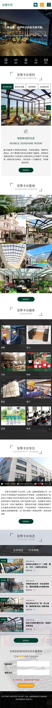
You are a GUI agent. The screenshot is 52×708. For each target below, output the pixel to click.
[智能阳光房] (8, 4)
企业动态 (18, 550)
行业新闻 (34, 550)
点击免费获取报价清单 (26, 685)
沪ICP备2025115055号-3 (24, 699)
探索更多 (26, 299)
